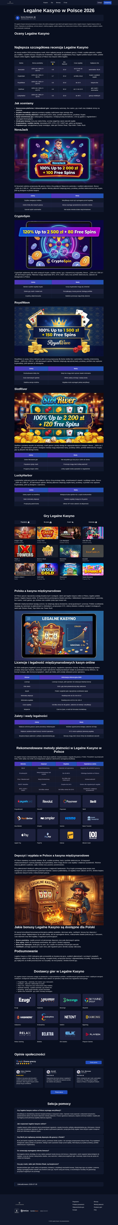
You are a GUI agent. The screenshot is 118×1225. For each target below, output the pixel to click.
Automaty (92, 522)
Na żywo (46, 522)
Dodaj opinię (93, 1062)
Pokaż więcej (59, 1092)
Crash (69, 522)
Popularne (24, 522)
